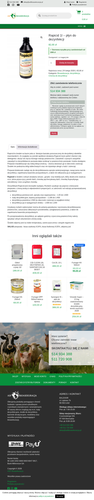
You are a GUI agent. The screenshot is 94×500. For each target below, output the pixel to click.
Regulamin (11, 481)
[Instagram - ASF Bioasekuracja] (12, 488)
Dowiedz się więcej (73, 261)
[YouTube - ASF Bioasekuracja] (15, 488)
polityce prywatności (46, 496)
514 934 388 (57, 91)
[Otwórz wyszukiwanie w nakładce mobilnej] (54, 15)
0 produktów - (84, 15)
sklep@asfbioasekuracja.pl (70, 430)
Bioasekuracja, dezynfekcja (68, 73)
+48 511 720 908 (66, 428)
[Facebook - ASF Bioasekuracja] (8, 488)
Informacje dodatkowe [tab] (27, 147)
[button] (41, 37)
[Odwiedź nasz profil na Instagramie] (13, 4)
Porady (63, 382)
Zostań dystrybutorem (27, 382)
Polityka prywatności (70, 376)
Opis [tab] (13, 147)
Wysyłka (26, 376)
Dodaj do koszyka (66, 63)
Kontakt (74, 382)
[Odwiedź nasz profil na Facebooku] (8, 4)
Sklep (15, 376)
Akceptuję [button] (60, 496)
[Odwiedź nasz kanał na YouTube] (18, 4)
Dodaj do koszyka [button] (14, 261)
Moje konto (40, 376)
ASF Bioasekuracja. (15, 471)
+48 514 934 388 (66, 425)
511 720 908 (61, 359)
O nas (52, 376)
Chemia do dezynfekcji (58, 76)
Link (20, 261)
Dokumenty (49, 382)
